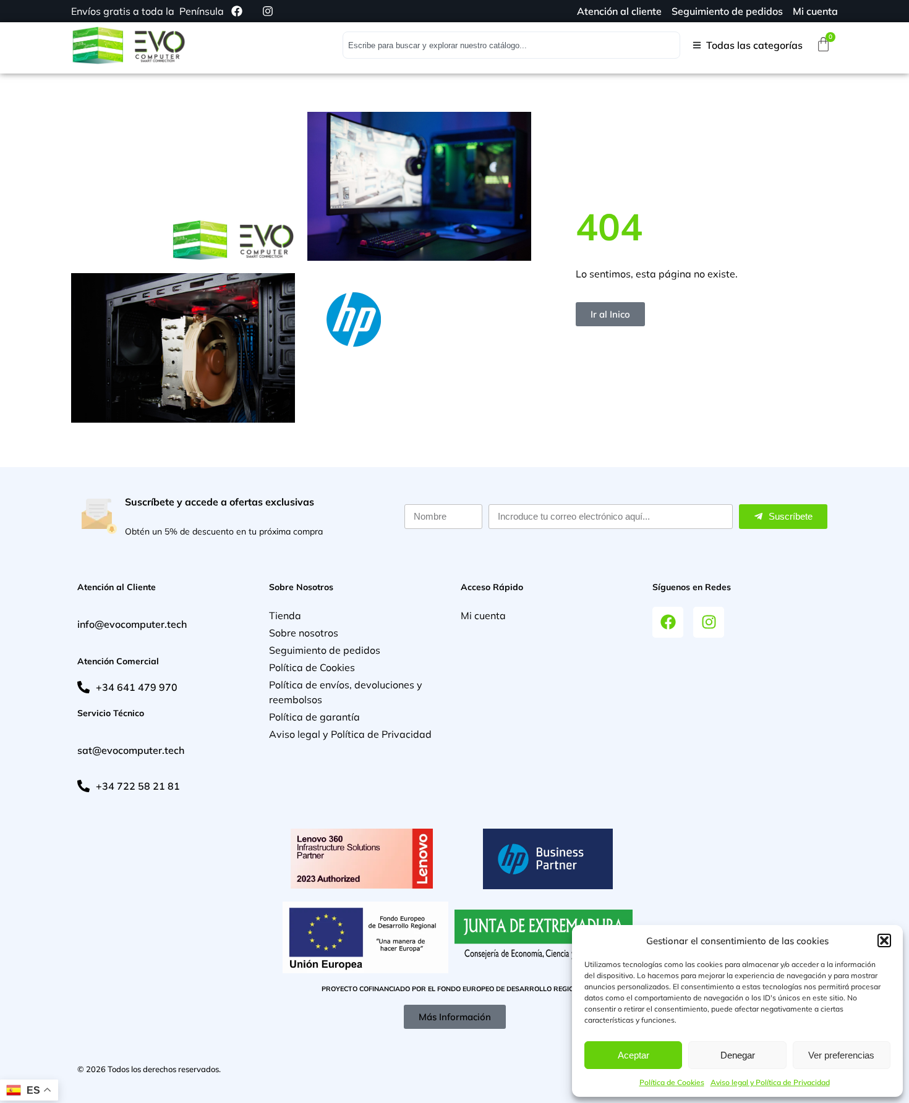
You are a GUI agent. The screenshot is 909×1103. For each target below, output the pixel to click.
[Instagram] (708, 622)
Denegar (737, 1055)
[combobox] (511, 45)
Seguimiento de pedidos (324, 650)
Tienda (285, 615)
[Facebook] (667, 622)
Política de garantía (314, 717)
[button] (884, 940)
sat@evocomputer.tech (130, 750)
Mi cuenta (483, 615)
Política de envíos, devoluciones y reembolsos (345, 692)
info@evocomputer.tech (132, 624)
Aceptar (633, 1055)
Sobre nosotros (303, 633)
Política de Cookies (671, 1082)
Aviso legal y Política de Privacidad (770, 1082)
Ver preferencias (841, 1055)
